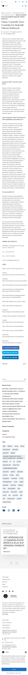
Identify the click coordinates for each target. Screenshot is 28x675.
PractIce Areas (6, 579)
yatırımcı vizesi (7, 502)
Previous (4, 363)
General (4, 434)
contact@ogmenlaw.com (10, 645)
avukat (22, 446)
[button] (26, 652)
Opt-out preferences (10, 673)
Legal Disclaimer (6, 625)
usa (9, 495)
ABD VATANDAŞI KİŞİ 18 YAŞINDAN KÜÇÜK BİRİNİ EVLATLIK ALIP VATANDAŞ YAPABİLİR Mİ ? (13, 543)
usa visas (15, 495)
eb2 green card (7, 465)
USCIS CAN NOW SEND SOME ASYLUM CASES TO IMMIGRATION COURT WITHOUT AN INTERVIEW (13, 408)
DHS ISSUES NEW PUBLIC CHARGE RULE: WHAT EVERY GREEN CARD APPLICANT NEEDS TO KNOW (12, 401)
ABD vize (10, 446)
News (3, 584)
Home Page (5, 577)
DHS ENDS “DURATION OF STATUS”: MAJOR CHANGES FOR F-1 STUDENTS (13, 457)
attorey (16, 446)
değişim (13, 453)
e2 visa (19, 461)
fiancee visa (16, 465)
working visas (11, 498)
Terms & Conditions (6, 622)
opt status (13, 485)
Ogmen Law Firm (17, 32)
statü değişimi (11, 488)
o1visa (15, 481)
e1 (10, 461)
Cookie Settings (6, 627)
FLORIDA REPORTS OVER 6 (10, 468)
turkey (20, 492)
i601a (17, 475)
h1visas (12, 475)
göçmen (13, 471)
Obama (21, 481)
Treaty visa (6, 492)
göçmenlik (20, 471)
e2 (14, 461)
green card (5, 471)
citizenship (15, 449)
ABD (4, 446)
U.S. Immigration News (9, 34)
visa (21, 495)
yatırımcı (19, 498)
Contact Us (5, 586)
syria (19, 488)
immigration (6, 478)
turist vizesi (14, 492)
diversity (5, 461)
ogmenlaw (5, 485)
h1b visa (5, 475)
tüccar (4, 495)
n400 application (7, 481)
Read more (6, 551)
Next (24, 363)
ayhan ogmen (6, 449)
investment (14, 478)
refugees (20, 485)
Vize (4, 498)
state (4, 488)
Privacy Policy (18, 673)
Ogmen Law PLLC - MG (11, 532)
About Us (4, 582)
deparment (5, 453)
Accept (14, 669)
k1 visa (21, 478)
